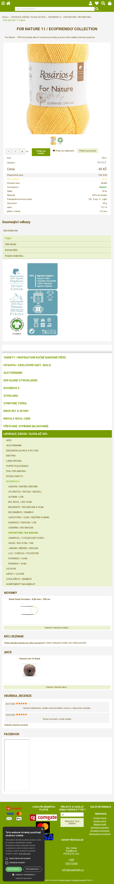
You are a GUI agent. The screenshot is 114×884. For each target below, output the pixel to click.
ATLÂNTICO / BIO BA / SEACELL (25, 491)
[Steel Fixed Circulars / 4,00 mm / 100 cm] (29, 611)
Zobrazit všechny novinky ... (57, 627)
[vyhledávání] (104, 4)
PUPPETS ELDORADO (17, 466)
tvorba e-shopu (64, 880)
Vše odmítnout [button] (32, 869)
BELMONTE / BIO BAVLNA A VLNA (26, 507)
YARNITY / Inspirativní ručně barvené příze (34, 357)
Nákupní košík (99, 824)
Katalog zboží (99, 821)
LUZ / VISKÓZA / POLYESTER (23, 553)
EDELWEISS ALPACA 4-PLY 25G (22, 450)
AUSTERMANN (12, 372)
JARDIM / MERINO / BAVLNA (23, 548)
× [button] (42, 829)
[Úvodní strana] (9, 4)
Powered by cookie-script (24, 878)
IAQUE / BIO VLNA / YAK (21, 543)
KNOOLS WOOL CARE (16, 418)
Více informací (25, 854)
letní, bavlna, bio (10, 230)
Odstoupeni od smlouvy (100, 834)
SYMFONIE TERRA (15, 403)
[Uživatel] (98, 4)
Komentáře (11, 250)
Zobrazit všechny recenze (16, 724)
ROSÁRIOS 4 (11, 388)
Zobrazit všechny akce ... (57, 687)
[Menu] (3, 3)
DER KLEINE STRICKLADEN (20, 380)
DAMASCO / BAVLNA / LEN (22, 522)
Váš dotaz (10, 244)
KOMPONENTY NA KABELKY (20, 584)
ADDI (9, 440)
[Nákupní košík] (111, 4)
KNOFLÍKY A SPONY (16, 411)
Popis (8, 238)
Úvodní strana (99, 818)
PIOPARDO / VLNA (17, 558)
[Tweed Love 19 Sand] (29, 670)
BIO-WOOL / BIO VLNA (20, 502)
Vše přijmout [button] (14, 869)
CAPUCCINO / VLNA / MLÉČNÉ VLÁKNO (28, 517)
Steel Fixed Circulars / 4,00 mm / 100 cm (29, 599)
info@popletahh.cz (73, 869)
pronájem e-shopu (79, 880)
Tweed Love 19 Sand (29, 658)
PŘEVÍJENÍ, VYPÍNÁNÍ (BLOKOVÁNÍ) (25, 426)
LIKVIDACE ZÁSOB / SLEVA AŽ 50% (25, 434)
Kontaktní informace (99, 831)
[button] (24, 874)
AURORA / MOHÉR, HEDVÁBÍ (23, 486)
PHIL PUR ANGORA (16, 471)
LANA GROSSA (14, 460)
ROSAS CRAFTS (14, 476)
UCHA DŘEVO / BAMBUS (19, 579)
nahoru (109, 879)
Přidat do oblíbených (64, 151)
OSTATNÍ (11, 568)
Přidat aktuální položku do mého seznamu (23, 643)
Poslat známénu (14, 255)
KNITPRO (11, 455)
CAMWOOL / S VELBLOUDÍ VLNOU (26, 537)
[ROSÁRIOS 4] (101, 163)
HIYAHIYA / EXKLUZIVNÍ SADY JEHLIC (27, 365)
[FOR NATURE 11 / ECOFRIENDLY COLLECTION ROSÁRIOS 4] (57, 89)
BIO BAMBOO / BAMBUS (21, 512)
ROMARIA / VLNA (17, 563)
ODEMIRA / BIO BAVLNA (20, 527)
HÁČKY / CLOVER (15, 573)
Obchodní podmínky (100, 827)
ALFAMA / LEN (15, 496)
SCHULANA (10, 395)
